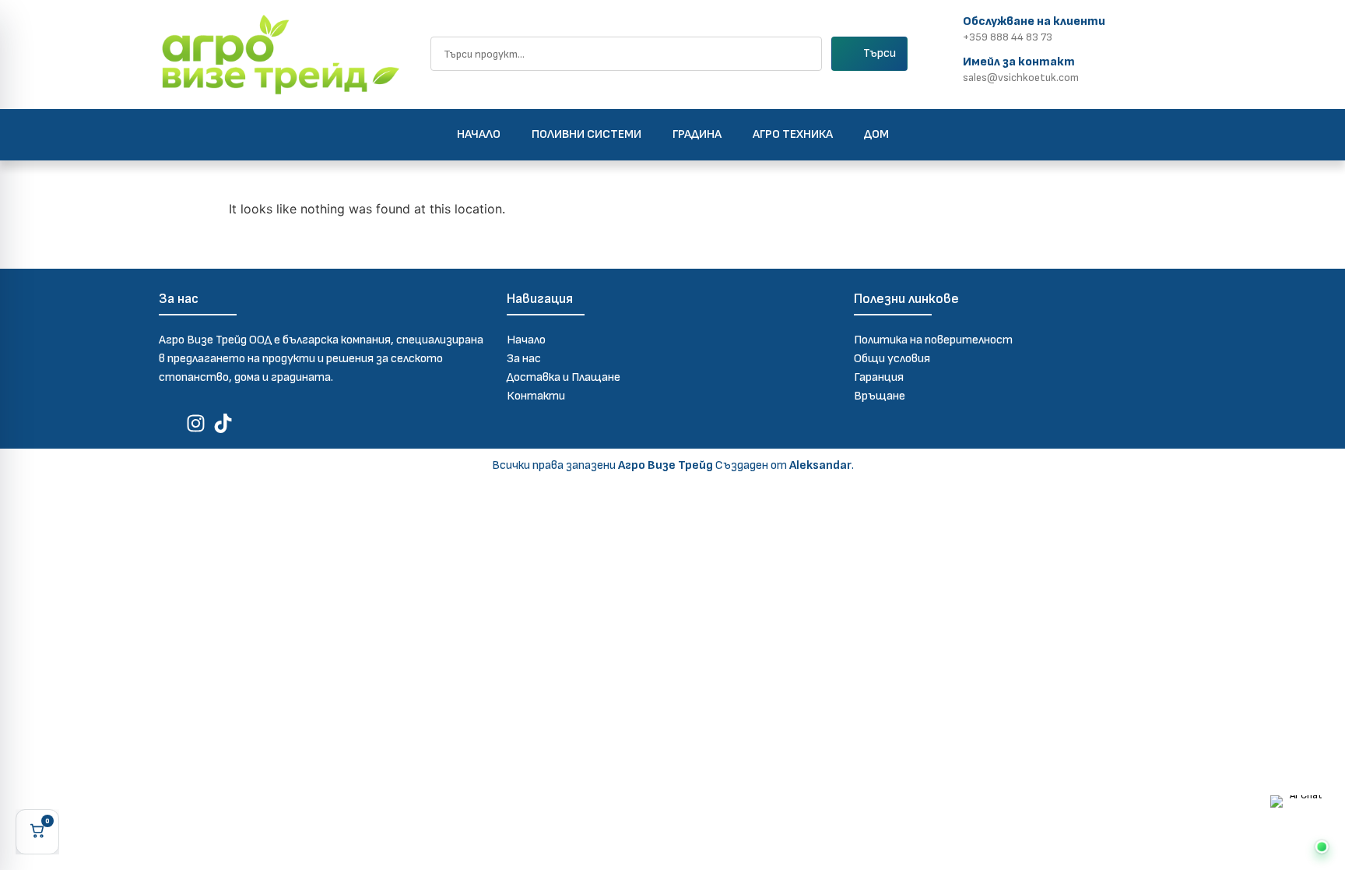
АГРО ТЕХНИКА (793, 134)
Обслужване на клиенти (1034, 21)
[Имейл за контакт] (945, 67)
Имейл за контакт (1019, 62)
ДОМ (876, 134)
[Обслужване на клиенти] (945, 27)
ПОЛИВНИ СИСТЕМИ (586, 134)
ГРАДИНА (697, 134)
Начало (478, 134)
